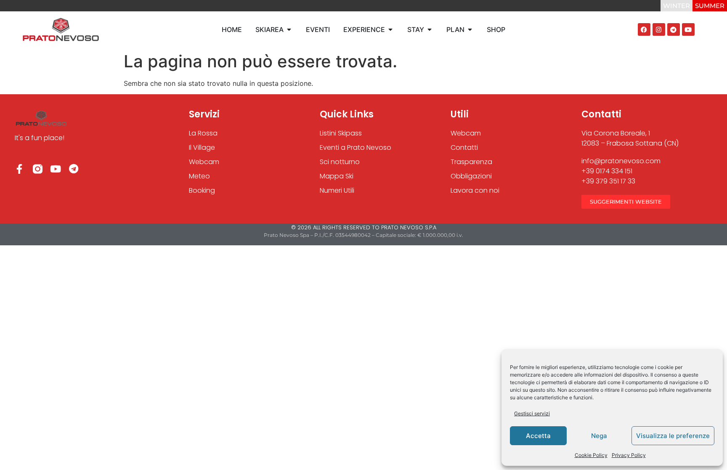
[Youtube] (688, 29)
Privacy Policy (629, 455)
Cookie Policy (591, 455)
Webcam (466, 133)
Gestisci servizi (532, 413)
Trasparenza (471, 162)
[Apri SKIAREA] (289, 29)
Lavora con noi (475, 190)
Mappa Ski (336, 176)
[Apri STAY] (429, 29)
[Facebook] (644, 29)
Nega (599, 436)
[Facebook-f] (19, 169)
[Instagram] (659, 29)
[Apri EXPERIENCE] (390, 29)
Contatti (464, 147)
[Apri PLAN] (470, 29)
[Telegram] (673, 29)
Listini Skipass (341, 133)
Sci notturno (340, 162)
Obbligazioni (471, 176)
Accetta (538, 436)
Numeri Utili (337, 190)
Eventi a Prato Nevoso (355, 147)
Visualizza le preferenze (673, 436)
